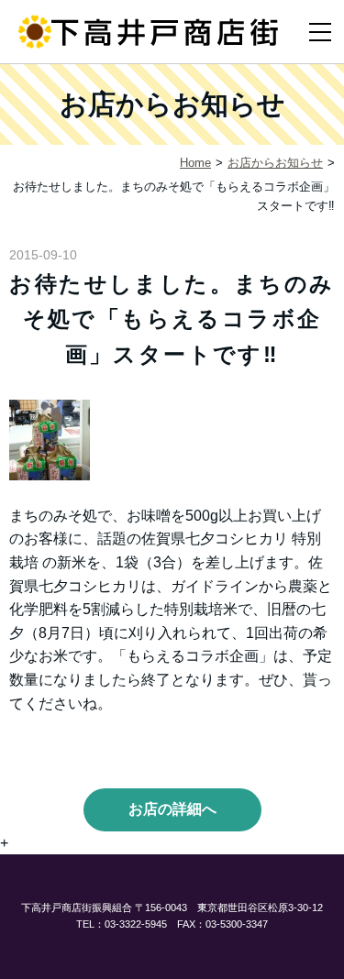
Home (195, 163)
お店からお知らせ (275, 163)
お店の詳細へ (172, 809)
